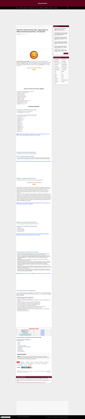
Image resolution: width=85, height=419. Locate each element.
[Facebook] (22, 367)
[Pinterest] (28, 367)
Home (17, 26)
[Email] (30, 367)
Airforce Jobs (56, 64)
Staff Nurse (56, 78)
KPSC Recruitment (44, 363)
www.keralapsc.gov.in (29, 298)
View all (49, 377)
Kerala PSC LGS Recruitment (21, 363)
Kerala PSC (41, 362)
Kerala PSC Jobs (46, 362)
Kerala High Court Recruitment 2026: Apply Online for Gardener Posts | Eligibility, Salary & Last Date (33, 378)
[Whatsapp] (26, 367)
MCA (55, 73)
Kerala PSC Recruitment (30, 363)
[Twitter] (24, 367)
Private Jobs (64, 61)
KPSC (35, 363)
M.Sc (55, 71)
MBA (62, 74)
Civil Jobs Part (64, 59)
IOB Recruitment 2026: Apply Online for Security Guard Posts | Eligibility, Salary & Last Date (31, 382)
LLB (62, 78)
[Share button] (32, 367)
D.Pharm (63, 81)
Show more (66, 53)
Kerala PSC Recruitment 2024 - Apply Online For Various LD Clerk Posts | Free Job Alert (35, 161)
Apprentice (56, 81)
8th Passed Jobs (64, 62)
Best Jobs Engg (57, 59)
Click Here (42, 329)
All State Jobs (64, 69)
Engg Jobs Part (57, 61)
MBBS (55, 76)
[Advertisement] (42, 17)
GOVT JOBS (36, 362)
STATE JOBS (20, 26)
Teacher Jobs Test (57, 62)
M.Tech (63, 71)
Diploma (56, 74)
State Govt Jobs (57, 69)
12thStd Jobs (27, 362)
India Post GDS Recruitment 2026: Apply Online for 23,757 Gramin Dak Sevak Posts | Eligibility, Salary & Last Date (33, 381)
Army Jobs (56, 66)
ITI (62, 73)
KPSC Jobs (39, 363)
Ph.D (55, 83)
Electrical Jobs (64, 66)
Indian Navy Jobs (64, 64)
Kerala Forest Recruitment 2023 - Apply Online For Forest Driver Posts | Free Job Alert (35, 273)
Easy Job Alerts (42, 3)
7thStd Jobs (31, 362)
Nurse (63, 76)
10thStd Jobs (22, 362)
